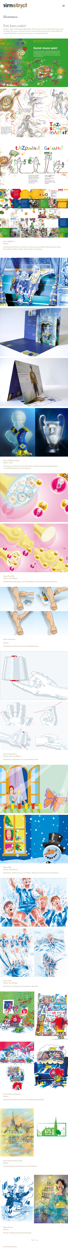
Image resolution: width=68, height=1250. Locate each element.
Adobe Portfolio (13, 1246)
